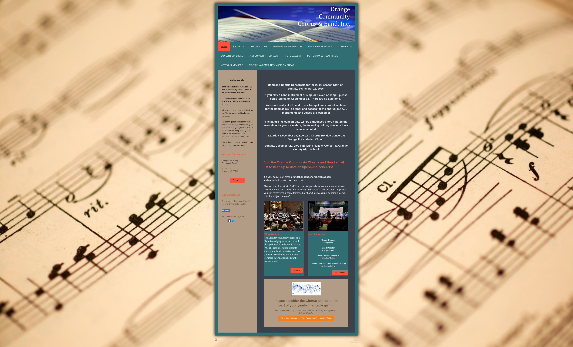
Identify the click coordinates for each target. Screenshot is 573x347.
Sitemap (227, 340)
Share (226, 210)
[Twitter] (233, 220)
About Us (297, 271)
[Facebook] (229, 220)
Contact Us (237, 180)
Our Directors (339, 273)
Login (355, 340)
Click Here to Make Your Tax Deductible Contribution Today (306, 318)
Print (220, 340)
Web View (353, 342)
